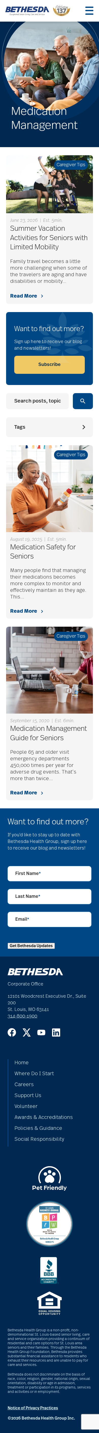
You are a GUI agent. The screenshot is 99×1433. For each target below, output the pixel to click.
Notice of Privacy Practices (33, 1408)
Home (21, 1062)
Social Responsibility (39, 1139)
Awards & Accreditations (43, 1117)
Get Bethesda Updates (31, 946)
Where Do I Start (34, 1073)
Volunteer (26, 1106)
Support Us (27, 1095)
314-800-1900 (22, 1016)
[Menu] (89, 10)
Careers (24, 1084)
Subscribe (49, 364)
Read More (23, 296)
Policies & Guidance (38, 1128)
